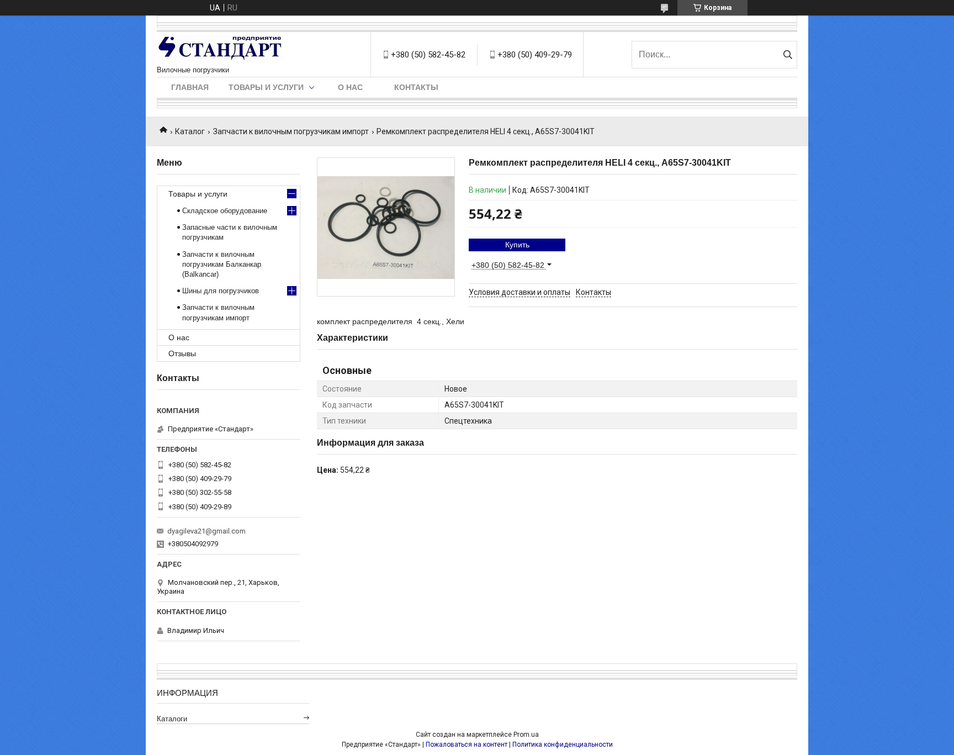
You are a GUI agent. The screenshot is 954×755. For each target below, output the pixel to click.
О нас (350, 87)
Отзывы (182, 353)
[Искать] (787, 54)
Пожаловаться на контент (466, 744)
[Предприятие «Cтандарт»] (220, 49)
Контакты (416, 87)
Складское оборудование (224, 211)
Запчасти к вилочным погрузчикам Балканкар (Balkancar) (221, 264)
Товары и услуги (266, 87)
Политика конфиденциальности (562, 744)
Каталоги (172, 719)
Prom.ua (526, 734)
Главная (190, 87)
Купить (517, 244)
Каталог (190, 131)
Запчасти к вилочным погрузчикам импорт (291, 131)
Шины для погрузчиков (220, 291)
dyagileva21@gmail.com (206, 531)
